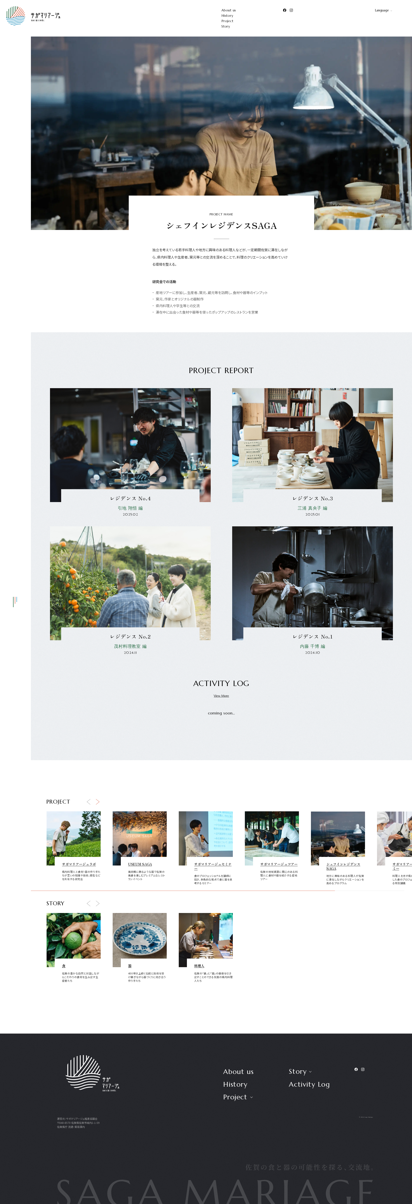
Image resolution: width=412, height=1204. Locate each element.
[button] (89, 802)
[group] (74, 850)
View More (221, 695)
